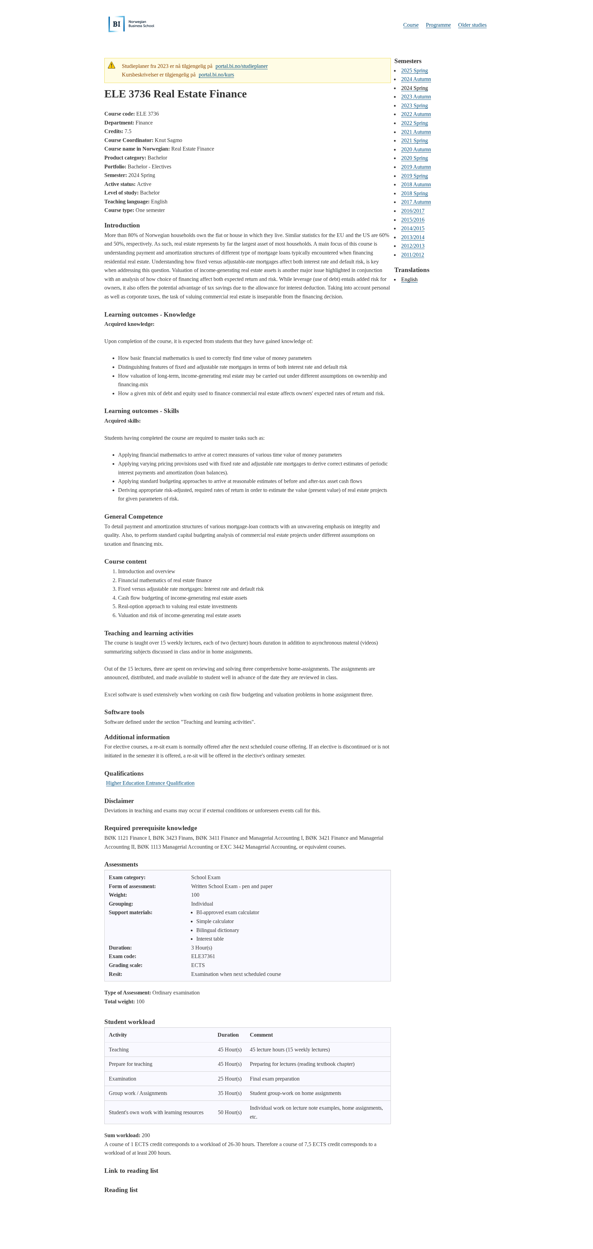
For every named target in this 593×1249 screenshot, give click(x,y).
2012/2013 (413, 246)
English (409, 279)
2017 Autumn (416, 202)
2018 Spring (414, 193)
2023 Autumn (416, 96)
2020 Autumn (416, 149)
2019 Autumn (416, 167)
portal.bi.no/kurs (216, 75)
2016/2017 (413, 211)
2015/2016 (413, 220)
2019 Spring (414, 176)
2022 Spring (414, 123)
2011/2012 (412, 255)
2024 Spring (414, 88)
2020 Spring (414, 158)
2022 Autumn (416, 114)
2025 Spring (414, 70)
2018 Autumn (416, 184)
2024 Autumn (416, 79)
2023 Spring (414, 105)
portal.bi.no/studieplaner (242, 66)
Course (411, 25)
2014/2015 (413, 228)
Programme (438, 25)
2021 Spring (414, 140)
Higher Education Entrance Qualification (150, 783)
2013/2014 (413, 237)
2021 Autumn (416, 132)
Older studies (472, 25)
